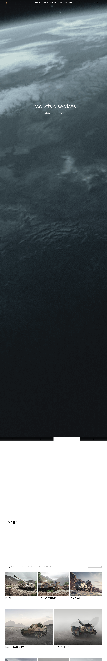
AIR (40, 439)
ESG (66, 2)
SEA (94, 439)
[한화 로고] (11, 3)
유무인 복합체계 (43, 566)
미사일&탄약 (34, 566)
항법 (50, 566)
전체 (7, 566)
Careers (70, 2)
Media (61, 2)
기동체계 (20, 566)
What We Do (53, 2)
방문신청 (98, 2)
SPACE (13, 439)
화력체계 (13, 566)
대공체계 (26, 566)
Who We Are (37, 2)
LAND (66, 439)
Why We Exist (45, 2)
